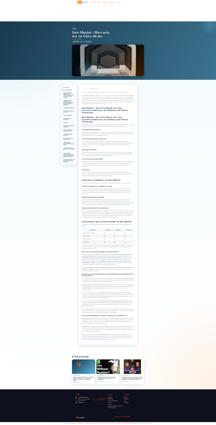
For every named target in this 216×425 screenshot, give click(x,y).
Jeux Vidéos (104, 2)
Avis (118, 2)
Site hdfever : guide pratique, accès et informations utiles (73, 423)
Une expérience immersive (68, 107)
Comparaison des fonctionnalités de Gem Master (68, 143)
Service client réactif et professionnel (68, 139)
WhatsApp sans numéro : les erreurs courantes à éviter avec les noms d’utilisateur (106, 378)
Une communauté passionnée (67, 119)
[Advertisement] (108, 13)
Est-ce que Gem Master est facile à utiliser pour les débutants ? (69, 160)
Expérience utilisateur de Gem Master (68, 126)
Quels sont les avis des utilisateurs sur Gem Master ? (69, 149)
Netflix (99, 2)
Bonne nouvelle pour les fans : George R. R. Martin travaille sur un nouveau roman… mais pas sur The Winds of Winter (83, 378)
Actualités (93, 2)
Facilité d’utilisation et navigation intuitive (68, 130)
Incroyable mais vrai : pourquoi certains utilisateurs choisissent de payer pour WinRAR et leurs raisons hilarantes (132, 378)
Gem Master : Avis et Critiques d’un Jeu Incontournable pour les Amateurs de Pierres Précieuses (68, 95)
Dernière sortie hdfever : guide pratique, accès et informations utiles (118, 423)
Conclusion (65, 122)
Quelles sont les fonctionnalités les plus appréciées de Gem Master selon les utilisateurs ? (69, 155)
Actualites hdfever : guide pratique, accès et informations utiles (95, 423)
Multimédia (112, 2)
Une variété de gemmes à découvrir (68, 111)
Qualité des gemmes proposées (67, 135)
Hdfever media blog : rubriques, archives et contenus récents (142, 423)
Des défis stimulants (67, 115)
